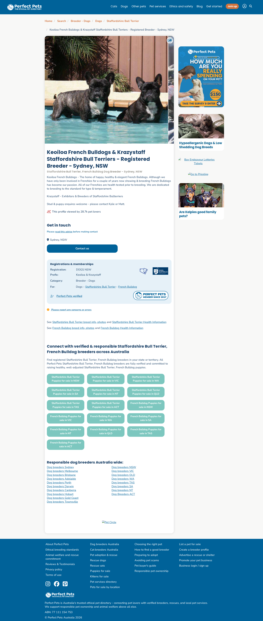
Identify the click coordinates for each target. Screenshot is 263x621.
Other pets (139, 6)
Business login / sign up (194, 565)
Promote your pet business (195, 560)
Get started (214, 6)
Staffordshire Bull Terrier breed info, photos (79, 322)
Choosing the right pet (148, 544)
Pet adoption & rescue (103, 555)
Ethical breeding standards (62, 549)
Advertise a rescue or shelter (197, 555)
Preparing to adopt (146, 555)
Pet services (158, 6)
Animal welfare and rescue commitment (62, 557)
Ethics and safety (181, 6)
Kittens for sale (99, 576)
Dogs (124, 6)
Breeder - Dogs (80, 21)
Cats (114, 6)
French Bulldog (127, 287)
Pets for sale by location (105, 587)
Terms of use (53, 575)
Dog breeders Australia (104, 544)
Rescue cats (97, 565)
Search (61, 21)
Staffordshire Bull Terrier (123, 21)
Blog (200, 6)
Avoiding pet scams (147, 560)
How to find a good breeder (152, 549)
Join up (232, 6)
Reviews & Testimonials (60, 564)
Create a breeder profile (194, 549)
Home (48, 21)
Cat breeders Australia (104, 549)
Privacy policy (54, 569)
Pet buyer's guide (145, 565)
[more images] (170, 40)
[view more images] (109, 90)
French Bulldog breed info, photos (73, 328)
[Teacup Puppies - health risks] (201, 76)
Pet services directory (103, 582)
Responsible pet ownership (151, 571)
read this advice (63, 231)
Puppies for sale (100, 571)
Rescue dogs (98, 560)
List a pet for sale (190, 544)
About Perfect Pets (57, 544)
